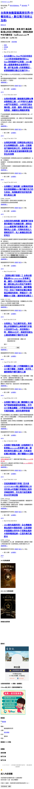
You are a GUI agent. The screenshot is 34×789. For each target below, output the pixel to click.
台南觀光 (13, 89)
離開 (9, 786)
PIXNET (7, 765)
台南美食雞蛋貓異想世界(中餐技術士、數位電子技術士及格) (17, 16)
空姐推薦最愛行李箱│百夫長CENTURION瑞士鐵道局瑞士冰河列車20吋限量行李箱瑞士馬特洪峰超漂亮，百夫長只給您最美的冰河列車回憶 (18, 489)
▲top (2, 92)
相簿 (5, 45)
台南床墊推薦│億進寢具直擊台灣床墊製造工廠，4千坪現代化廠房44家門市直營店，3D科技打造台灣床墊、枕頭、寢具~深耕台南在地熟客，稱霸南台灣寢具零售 (18, 104)
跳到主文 (3, 25)
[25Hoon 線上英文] (13, 714)
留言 (20, 85)
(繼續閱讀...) (4, 82)
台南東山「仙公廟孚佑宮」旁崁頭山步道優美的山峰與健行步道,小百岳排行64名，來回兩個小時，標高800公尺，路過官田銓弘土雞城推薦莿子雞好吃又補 (18, 329)
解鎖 (18, 347)
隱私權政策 (29, 765)
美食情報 (14, 42)
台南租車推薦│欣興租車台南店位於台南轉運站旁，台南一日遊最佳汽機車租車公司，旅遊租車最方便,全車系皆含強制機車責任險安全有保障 (18, 148)
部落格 (6, 47)
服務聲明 (18, 766)
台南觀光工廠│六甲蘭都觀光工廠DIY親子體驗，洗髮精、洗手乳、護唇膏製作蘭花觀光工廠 (18, 369)
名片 (5, 49)
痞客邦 (16, 85)
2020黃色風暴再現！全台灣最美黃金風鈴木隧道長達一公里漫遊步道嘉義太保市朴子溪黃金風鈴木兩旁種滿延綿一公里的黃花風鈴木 (18, 531)
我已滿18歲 (4, 786)
